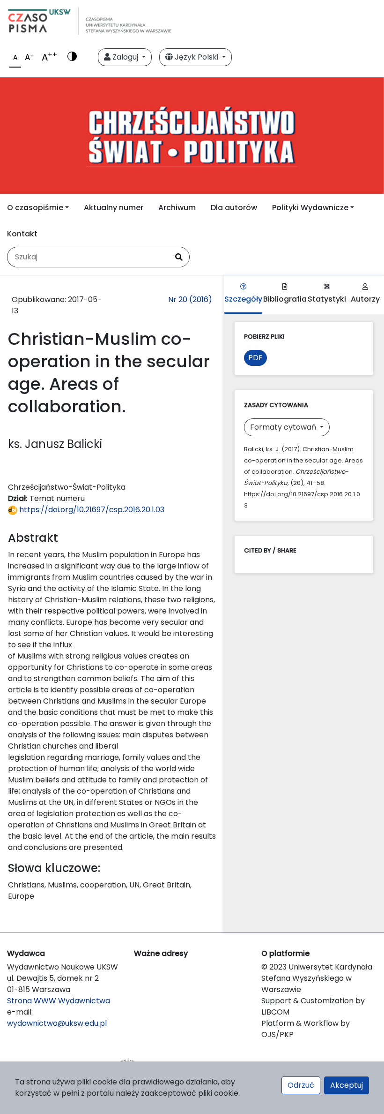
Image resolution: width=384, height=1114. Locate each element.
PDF (255, 357)
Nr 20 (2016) (190, 299)
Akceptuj (346, 1085)
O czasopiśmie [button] (35, 207)
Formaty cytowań (284, 427)
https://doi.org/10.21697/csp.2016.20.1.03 (90, 509)
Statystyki (327, 299)
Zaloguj (125, 57)
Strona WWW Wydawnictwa (58, 1000)
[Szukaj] (179, 257)
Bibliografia (285, 299)
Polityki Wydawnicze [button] (310, 207)
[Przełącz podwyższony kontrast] (72, 57)
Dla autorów (234, 207)
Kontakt (22, 233)
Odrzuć (301, 1085)
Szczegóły (243, 299)
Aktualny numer (113, 207)
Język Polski (196, 57)
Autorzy (365, 299)
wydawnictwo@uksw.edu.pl (57, 1023)
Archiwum (177, 207)
